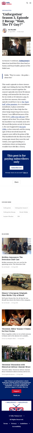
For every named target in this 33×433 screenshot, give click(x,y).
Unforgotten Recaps (9, 212)
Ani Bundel (12, 30)
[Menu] (30, 2)
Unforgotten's (24, 61)
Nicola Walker (23, 212)
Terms (5, 423)
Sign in (25, 173)
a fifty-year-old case (18, 117)
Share (16, 182)
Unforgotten (6, 10)
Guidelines (24, 423)
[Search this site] (27, 2)
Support (16, 391)
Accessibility (16, 426)
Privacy (14, 423)
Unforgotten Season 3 (21, 208)
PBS (19, 216)
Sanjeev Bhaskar (8, 216)
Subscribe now (16, 168)
